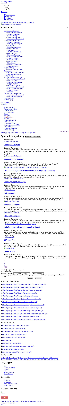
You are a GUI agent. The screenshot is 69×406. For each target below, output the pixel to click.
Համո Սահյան (12, 53)
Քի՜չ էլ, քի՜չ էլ (9, 240)
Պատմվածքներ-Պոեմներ (13, 77)
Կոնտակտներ (9, 130)
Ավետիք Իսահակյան (14, 32)
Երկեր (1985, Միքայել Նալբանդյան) (14, 334)
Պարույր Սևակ (12, 58)
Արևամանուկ (9, 193)
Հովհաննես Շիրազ (14, 51)
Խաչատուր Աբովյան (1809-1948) (13, 349)
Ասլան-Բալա (9, 251)
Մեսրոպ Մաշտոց (13, 55)
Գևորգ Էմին (11, 45)
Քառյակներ (8, 71)
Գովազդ (7, 380)
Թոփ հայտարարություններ (53, 275)
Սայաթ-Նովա (12, 61)
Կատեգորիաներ (7, 273)
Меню (5, 104)
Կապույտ (9, 19)
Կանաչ (8, 18)
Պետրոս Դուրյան (13, 59)
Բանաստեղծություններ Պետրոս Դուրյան (16, 352)
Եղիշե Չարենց (12, 48)
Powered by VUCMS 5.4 (7, 403)
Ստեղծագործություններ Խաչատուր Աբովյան (18, 346)
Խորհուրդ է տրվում (34, 275)
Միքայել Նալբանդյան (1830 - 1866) (13, 337)
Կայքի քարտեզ (9, 367)
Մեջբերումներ (9, 98)
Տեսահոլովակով (19, 275)
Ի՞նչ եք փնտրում (6, 270)
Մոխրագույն (10, 15)
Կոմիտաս (10, 50)
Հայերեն (7, 9)
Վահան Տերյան (12, 66)
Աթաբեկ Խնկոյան (13, 34)
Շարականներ (7, 340)
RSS (7, 1)
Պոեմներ (31, 358)
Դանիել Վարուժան (14, 47)
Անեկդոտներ (8, 75)
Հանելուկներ (8, 100)
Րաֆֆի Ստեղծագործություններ (13, 328)
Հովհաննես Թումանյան (15, 39)
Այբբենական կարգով (14, 69)
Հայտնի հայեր (9, 67)
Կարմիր (9, 16)
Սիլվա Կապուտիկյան (15, 64)
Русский (6, 6)
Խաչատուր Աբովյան (14, 85)
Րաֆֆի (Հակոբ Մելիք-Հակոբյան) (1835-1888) (17, 331)
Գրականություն (14, 132)
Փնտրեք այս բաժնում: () (24, 284)
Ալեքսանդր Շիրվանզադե (16, 79)
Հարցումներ (8, 385)
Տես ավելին (64, 131)
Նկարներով (6, 275)
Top (2, 404)
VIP (3, 1)
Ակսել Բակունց (12, 80)
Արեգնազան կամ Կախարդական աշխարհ (22, 227)
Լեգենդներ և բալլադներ (12, 93)
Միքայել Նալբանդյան (15, 56)
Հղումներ (7, 382)
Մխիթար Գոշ (12, 35)
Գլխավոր (4, 132)
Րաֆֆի (10, 92)
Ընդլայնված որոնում (28, 132)
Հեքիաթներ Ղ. (13, 159)
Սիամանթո (11, 63)
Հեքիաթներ (5, 358)
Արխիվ (6, 369)
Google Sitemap (8, 374)
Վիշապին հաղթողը (12, 216)
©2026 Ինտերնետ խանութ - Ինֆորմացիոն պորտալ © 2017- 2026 (22, 401)
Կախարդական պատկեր (15, 182)
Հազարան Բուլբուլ (12, 204)
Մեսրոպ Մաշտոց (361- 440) (11, 343)
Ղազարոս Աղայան (14, 37)
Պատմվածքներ (14, 358)
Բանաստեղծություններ (12, 40)
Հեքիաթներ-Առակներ (11, 31)
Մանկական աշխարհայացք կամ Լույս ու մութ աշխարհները (29, 170)
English (6, 7)
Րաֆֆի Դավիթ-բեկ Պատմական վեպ (15, 325)
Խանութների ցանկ (11, 383)
